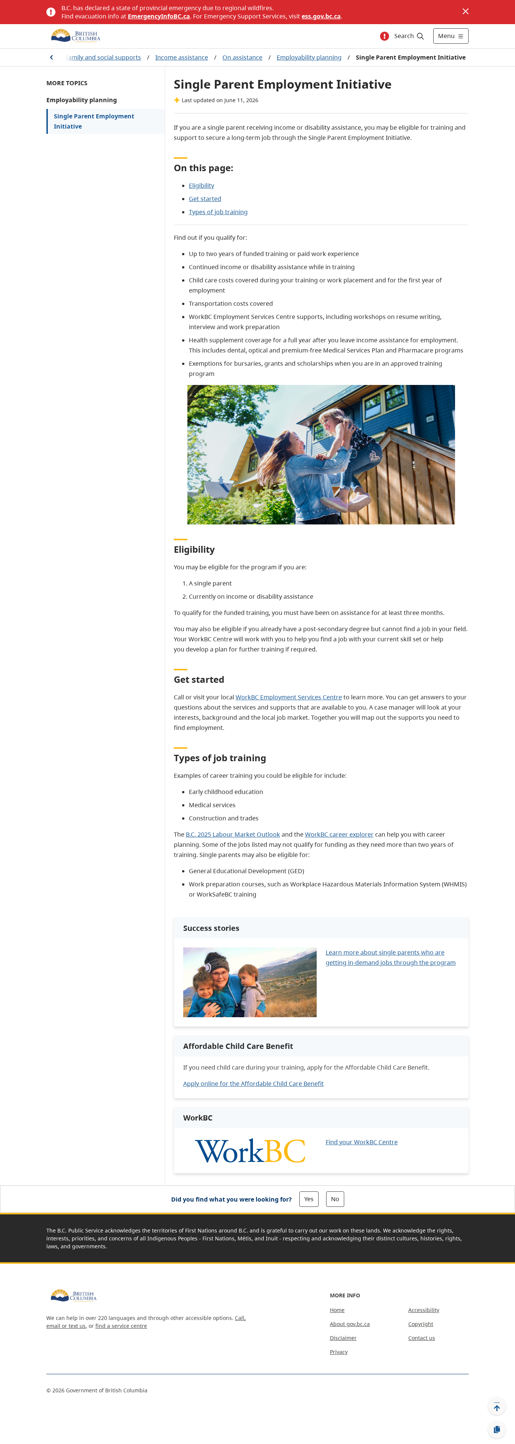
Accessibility (423, 1310)
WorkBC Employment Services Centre (289, 697)
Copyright (420, 1323)
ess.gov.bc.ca (321, 16)
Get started (205, 199)
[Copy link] (497, 1430)
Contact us (421, 1337)
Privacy (339, 1351)
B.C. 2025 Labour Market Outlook (233, 834)
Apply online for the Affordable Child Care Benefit (253, 1083)
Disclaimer (343, 1337)
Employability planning (309, 57)
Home (337, 1310)
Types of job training (218, 212)
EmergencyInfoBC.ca (159, 16)
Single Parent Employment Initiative (94, 121)
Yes (309, 1199)
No (335, 1199)
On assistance (242, 57)
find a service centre (121, 1325)
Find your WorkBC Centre (362, 1142)
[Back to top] (497, 1406)
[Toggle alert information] (384, 36)
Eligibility (201, 185)
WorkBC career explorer (339, 834)
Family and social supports (103, 57)
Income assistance (181, 57)
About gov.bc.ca (350, 1323)
